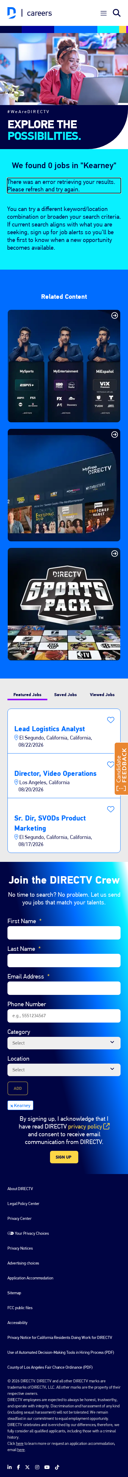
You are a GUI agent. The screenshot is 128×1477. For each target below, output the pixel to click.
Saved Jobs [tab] (65, 694)
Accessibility (17, 1322)
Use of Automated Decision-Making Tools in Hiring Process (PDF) (60, 1352)
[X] (27, 1467)
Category (18, 1031)
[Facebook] (18, 1467)
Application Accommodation (30, 1278)
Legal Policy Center (23, 1203)
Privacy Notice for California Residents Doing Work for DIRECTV (59, 1337)
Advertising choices (23, 1263)
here (20, 1443)
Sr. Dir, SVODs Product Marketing (50, 823)
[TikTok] (57, 1467)
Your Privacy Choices (32, 1233)
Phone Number (26, 1004)
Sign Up (63, 1157)
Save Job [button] (110, 720)
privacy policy (89, 1126)
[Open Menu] (104, 13)
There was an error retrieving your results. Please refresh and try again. (61, 185)
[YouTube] (47, 1467)
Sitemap (14, 1292)
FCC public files (19, 1307)
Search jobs (117, 13)
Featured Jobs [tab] (27, 694)
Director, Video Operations (55, 773)
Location (18, 1058)
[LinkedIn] (9, 1467)
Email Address (28, 976)
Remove (11, 1105)
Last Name (24, 948)
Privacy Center (19, 1218)
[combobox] (64, 1043)
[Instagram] (37, 1467)
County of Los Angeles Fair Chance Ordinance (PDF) (50, 1367)
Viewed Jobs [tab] (102, 694)
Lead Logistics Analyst (49, 728)
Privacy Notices (20, 1248)
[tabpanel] (64, 781)
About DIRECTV (20, 1188)
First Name (24, 921)
